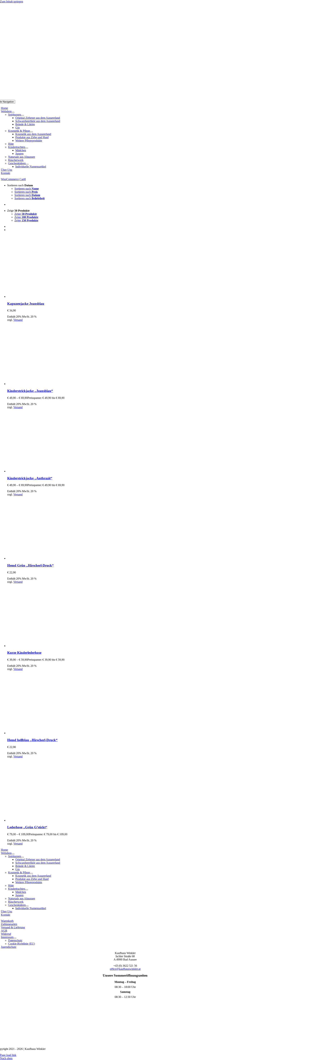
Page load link (8, 1055)
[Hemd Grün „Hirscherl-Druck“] (38, 558)
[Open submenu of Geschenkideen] (27, 164)
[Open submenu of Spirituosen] (22, 115)
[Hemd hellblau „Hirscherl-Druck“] (38, 732)
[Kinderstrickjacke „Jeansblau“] (38, 383)
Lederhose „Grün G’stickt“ (27, 827)
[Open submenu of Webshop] (13, 112)
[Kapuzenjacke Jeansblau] (38, 296)
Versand (18, 319)
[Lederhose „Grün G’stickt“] (38, 820)
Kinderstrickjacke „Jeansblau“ (30, 391)
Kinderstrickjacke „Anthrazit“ (29, 478)
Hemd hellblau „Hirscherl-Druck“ (32, 740)
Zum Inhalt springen (11, 1)
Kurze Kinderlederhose (24, 652)
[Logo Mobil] (156, 98)
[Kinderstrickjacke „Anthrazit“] (38, 471)
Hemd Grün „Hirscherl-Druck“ (30, 565)
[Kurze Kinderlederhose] (38, 645)
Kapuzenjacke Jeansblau (25, 303)
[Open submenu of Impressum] (14, 938)
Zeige (25, 213)
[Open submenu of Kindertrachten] (26, 148)
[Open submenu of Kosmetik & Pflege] (31, 131)
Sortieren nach (26, 188)
